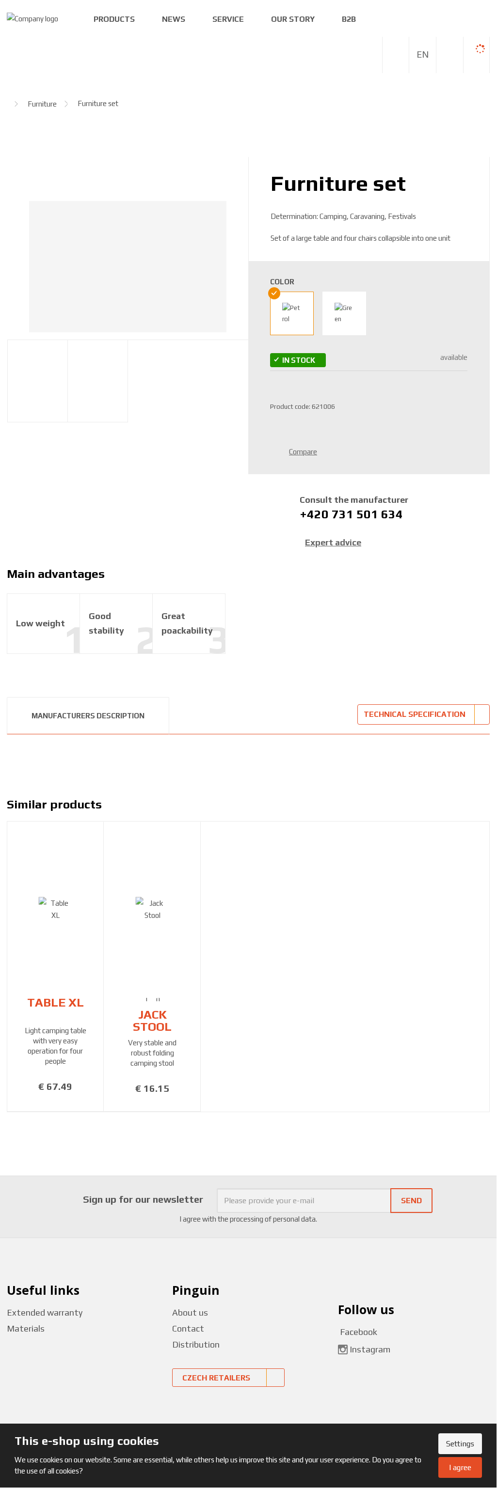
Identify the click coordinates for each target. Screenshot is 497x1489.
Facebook (357, 1332)
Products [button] (114, 19)
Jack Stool (152, 1020)
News (173, 19)
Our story (293, 19)
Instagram (370, 1349)
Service (228, 19)
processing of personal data (273, 1219)
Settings (460, 1443)
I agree (460, 1467)
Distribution (196, 1344)
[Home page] (32, 18)
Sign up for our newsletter (143, 1199)
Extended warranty (44, 1312)
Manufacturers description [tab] (88, 716)
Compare (303, 452)
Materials (26, 1328)
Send (411, 1200)
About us (190, 1312)
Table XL (55, 1002)
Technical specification (414, 714)
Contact (188, 1328)
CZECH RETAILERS (216, 1377)
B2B (349, 19)
